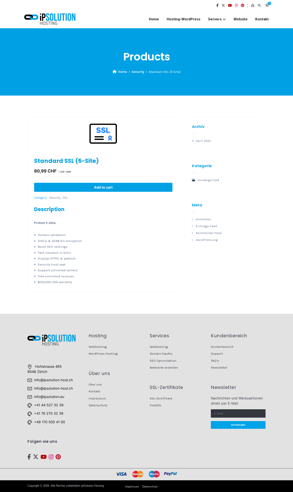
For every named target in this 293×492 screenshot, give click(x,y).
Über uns (95, 384)
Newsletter (219, 367)
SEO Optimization (163, 361)
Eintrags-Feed (206, 226)
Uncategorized (208, 180)
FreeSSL (156, 405)
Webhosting (98, 347)
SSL (65, 198)
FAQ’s (215, 361)
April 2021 (203, 141)
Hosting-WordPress (183, 19)
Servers (215, 19)
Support (217, 354)
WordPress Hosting (103, 354)
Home (154, 19)
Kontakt (262, 19)
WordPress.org (207, 240)
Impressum (97, 398)
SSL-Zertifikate (161, 398)
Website (241, 19)
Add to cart (103, 187)
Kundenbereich (222, 347)
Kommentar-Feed (209, 233)
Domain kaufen (161, 354)
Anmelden (203, 219)
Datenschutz (98, 405)
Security (138, 72)
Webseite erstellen (164, 367)
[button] (267, 5)
